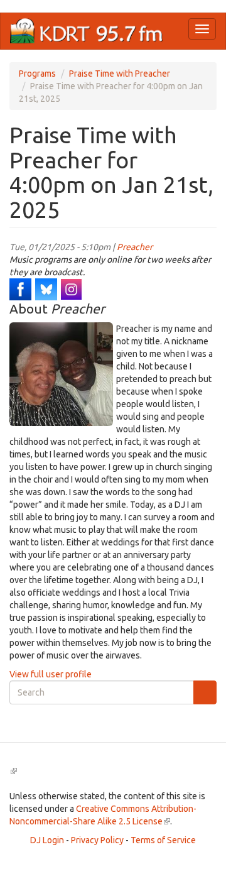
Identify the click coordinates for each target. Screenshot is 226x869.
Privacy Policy (97, 840)
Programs (37, 73)
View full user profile (50, 674)
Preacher (135, 247)
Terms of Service (163, 840)
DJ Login (47, 840)
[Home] (87, 31)
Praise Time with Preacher (119, 73)
